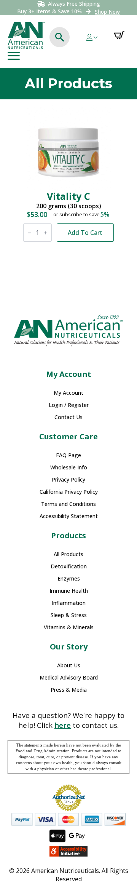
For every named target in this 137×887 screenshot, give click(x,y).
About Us (68, 665)
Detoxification (69, 566)
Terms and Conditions (68, 504)
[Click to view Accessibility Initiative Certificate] (68, 851)
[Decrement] (29, 232)
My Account (68, 393)
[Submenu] (98, 37)
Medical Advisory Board (69, 677)
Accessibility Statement (69, 516)
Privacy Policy (68, 479)
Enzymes (68, 578)
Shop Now (107, 11)
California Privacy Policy (69, 492)
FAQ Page (68, 455)
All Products (68, 554)
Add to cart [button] (85, 232)
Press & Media (69, 689)
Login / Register (69, 405)
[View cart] (119, 35)
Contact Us (68, 417)
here (62, 725)
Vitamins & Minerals (69, 627)
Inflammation (69, 603)
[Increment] (45, 232)
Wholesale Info (68, 467)
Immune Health (68, 590)
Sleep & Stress (69, 615)
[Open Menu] (14, 56)
